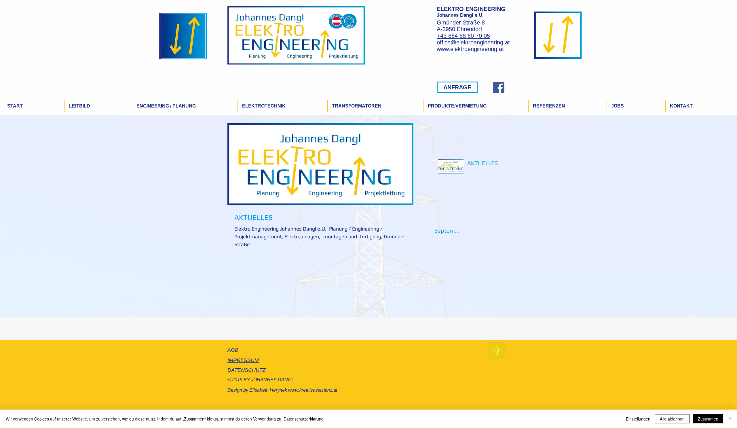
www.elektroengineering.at (470, 49)
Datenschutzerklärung (304, 419)
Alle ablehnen (672, 419)
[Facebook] (498, 87)
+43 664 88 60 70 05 (463, 36)
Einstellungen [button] (638, 419)
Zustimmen (708, 419)
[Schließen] (730, 418)
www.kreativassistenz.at (312, 390)
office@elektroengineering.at (473, 42)
